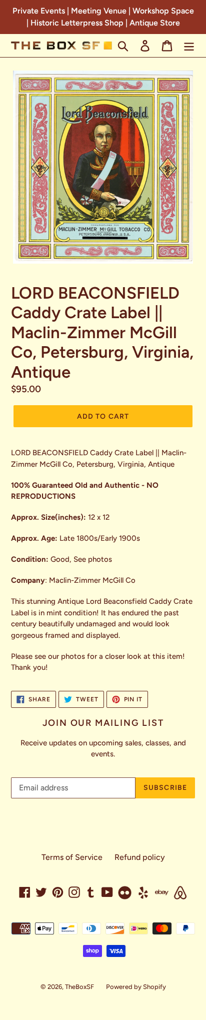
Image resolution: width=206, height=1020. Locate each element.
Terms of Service (72, 857)
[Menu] (189, 46)
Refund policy (139, 857)
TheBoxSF (79, 986)
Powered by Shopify (136, 986)
